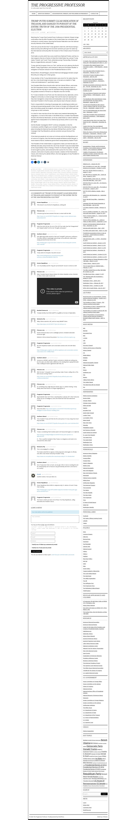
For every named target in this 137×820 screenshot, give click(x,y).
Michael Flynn (39, 177)
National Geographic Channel (90, 362)
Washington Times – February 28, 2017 (93, 283)
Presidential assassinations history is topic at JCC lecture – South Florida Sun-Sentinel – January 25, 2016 (94, 234)
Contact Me (94, 13)
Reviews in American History (90, 660)
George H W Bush (95, 754)
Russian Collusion (58, 182)
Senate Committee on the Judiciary (92, 703)
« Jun (84, 44)
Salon (84, 563)
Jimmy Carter (91, 758)
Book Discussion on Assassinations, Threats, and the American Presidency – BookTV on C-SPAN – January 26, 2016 (94, 298)
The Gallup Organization (89, 578)
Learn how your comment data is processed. (62, 554)
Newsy (85, 370)
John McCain (91, 760)
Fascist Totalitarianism (50, 174)
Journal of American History (90, 638)
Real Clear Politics (87, 559)
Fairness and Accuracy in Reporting (92, 348)
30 (88, 39)
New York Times (87, 422)
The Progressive (87, 497)
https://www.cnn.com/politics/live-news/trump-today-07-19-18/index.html (55, 456)
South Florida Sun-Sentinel (90, 432)
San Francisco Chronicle (89, 430)
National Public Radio (88, 365)
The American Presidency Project (91, 663)
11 (95, 31)
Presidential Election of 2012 (96, 765)
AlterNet (85, 330)
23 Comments (52, 32)
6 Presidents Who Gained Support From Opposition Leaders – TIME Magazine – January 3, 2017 (95, 66)
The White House (87, 707)
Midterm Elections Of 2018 (50, 177)
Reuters (85, 377)
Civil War (63, 170)
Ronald (43, 32)
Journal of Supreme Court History (91, 641)
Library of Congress (88, 686)
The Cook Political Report (89, 573)
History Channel (87, 350)
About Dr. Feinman (44, 13)
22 (85, 36)
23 (88, 36)
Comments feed (87, 807)
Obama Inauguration (88, 731)
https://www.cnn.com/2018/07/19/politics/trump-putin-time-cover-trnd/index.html (57, 423)
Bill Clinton (94, 743)
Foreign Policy (86, 460)
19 (98, 34)
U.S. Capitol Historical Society (90, 673)
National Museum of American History (93, 695)
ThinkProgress (86, 590)
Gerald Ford (92, 756)
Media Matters (87, 355)
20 (102, 34)
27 (102, 36)
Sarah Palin (101, 776)
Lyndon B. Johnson (99, 760)
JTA (84, 353)
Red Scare (61, 180)
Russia (51, 182)
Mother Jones (86, 465)
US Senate (100, 783)
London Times (87, 415)
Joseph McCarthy (65, 175)
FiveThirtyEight (87, 544)
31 (92, 39)
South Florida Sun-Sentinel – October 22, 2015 (95, 257)
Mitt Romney (87, 763)
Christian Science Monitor (89, 403)
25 (95, 36)
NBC (84, 367)
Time (84, 500)
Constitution (75, 170)
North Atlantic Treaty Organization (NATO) (48, 179)
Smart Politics (86, 568)
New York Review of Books (90, 473)
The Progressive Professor (58, 5)
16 (88, 34)
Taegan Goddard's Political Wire (91, 571)
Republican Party (68, 180)
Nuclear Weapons (64, 179)
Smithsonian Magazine (89, 483)
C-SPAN (85, 338)
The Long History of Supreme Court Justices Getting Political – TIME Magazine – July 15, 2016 (94, 94)
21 (105, 34)
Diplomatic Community (46, 172)
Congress (68, 170)
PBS (84, 375)
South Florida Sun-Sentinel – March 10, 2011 (94, 245)
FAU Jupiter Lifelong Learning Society (92, 518)
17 (92, 34)
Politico (85, 551)
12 (98, 31)
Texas (105, 778)
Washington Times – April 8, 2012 (91, 280)
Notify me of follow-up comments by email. (44, 544)
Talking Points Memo (88, 380)
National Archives (87, 689)
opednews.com (87, 372)
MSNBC (85, 360)
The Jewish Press (87, 437)
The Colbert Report (88, 382)
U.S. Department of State (89, 712)
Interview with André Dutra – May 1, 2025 (93, 228)
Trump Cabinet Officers (54, 184)
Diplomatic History (88, 633)
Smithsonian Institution (89, 705)
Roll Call (85, 561)
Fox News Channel (97, 751)
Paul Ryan (94, 762)
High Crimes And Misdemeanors (39, 175)
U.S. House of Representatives (91, 717)
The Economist (87, 487)
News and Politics (36, 169)
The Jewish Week (87, 440)
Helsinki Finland (73, 174)
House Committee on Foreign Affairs (92, 681)
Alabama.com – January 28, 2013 (91, 164)
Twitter (85, 523)
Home (33, 13)
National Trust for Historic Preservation (93, 648)
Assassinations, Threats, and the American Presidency (70, 13)
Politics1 (85, 554)
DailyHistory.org (87, 631)
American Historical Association (91, 622)
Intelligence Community (54, 175)
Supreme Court (87, 778)
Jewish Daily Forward (88, 413)
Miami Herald (86, 420)
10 (92, 31)
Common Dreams (87, 534)
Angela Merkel (40, 170)
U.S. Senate (86, 720)
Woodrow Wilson (95, 785)
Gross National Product (63, 174)
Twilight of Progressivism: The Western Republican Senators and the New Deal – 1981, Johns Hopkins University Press (95, 153)
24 (92, 36)
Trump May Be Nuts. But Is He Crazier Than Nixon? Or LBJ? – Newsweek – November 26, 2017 (94, 122)
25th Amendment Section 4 (52, 169)
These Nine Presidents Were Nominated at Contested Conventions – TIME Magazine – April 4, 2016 (94, 116)
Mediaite (85, 357)
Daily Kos (85, 536)
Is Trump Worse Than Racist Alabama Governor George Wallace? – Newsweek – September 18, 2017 (94, 80)
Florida (91, 751)
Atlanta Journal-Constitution (90, 395)
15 (85, 34)
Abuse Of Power (63, 169)
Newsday (85, 425)
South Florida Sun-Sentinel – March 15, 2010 (94, 248)
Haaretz (85, 408)
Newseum (85, 698)
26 (98, 36)
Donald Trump (56, 172)
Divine (98, 817)
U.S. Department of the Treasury (91, 715)
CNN (84, 343)
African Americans (96, 740)
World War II (102, 785)
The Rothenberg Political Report (91, 588)
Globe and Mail (87, 405)
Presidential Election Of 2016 (50, 180)
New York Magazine (88, 470)
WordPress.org (87, 810)
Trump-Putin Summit (65, 184)
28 (105, 36)
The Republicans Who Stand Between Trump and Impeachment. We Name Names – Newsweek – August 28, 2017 (94, 100)
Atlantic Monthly (87, 456)
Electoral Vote (86, 539)
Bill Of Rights (57, 170)
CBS (84, 340)
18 (95, 34)
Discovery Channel (88, 345)
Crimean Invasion (35, 172)
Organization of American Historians (92, 656)
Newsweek (86, 475)
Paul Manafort (38, 180)
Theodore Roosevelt (88, 781)
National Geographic (88, 468)
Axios (84, 532)
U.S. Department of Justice (90, 710)
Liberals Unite (86, 546)
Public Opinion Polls (96, 771)
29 (85, 39)
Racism (102, 771)
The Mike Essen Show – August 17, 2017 (93, 274)
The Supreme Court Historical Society (92, 665)
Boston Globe (86, 398)
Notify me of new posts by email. (41, 547)
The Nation (86, 490)
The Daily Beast (87, 576)
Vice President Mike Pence (42, 185)
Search (104, 794)
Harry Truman (98, 756)
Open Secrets (86, 653)
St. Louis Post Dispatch (89, 435)
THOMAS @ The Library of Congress (92, 670)
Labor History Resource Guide (90, 643)
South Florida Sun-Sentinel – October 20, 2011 (95, 254)
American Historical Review (90, 624)
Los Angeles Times (88, 418)
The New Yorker (87, 495)
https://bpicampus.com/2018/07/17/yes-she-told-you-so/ (51, 324)
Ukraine (74, 184)
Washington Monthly (88, 507)
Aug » (87, 44)
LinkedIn (85, 521)
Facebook (85, 516)
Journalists (72, 175)
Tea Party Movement (97, 778)
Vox (84, 387)
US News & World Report (89, 502)
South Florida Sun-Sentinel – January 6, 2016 (94, 243)
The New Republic (87, 492)
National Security (62, 177)
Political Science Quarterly (89, 478)
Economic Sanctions (66, 172)
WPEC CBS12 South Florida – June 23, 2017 (94, 288)
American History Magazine (90, 453)
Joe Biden (98, 758)
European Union (40, 174)
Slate (84, 566)
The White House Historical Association (93, 668)
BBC (84, 335)
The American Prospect (89, 485)
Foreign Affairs (87, 458)
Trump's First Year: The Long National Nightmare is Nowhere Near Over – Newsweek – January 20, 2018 (95, 127)
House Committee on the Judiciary (92, 684)
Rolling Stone (86, 480)
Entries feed (86, 805)
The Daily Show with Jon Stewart (91, 384)
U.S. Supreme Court (88, 722)
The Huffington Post (88, 583)
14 (105, 31)
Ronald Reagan (38, 182)
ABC (84, 328)
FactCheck (85, 541)
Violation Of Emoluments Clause (57, 185)
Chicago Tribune (87, 400)
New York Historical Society (90, 651)
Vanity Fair (85, 505)
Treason (45, 184)
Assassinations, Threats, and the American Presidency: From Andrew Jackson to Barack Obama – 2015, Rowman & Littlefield (94, 148)
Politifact (85, 556)
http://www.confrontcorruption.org (66, 337)
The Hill (85, 581)
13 (102, 31)
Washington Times (88, 445)
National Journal (87, 549)
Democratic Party (95, 746)
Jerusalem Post (87, 410)
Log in (84, 802)
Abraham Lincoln (87, 740)
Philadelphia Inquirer (88, 427)
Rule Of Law (46, 182)
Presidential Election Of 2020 (91, 769)
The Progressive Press (89, 586)
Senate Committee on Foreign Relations (93, 700)
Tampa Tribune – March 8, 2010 (91, 263)
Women (90, 785)
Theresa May (38, 184)
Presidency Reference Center (90, 658)
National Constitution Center (90, 646)
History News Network (89, 605)
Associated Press (87, 333)
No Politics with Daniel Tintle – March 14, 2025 (95, 230)
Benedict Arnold (49, 170)
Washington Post (87, 442)
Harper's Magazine (88, 463)
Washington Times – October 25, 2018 (93, 285)
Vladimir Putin (70, 185)
